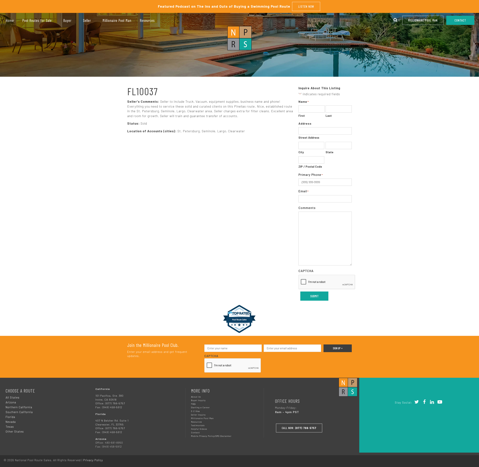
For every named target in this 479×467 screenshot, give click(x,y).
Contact (195, 432)
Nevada (11, 421)
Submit (314, 296)
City (301, 152)
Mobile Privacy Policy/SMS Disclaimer (211, 436)
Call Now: (299, 428)
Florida (10, 417)
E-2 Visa (195, 411)
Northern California (19, 407)
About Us (196, 397)
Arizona (11, 402)
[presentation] (326, 282)
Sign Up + (338, 348)
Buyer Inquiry (198, 400)
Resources (196, 422)
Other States (15, 431)
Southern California (19, 412)
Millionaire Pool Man (423, 20)
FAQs (193, 404)
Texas (10, 426)
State (329, 152)
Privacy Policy (93, 460)
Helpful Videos (199, 429)
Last (329, 115)
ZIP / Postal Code (310, 166)
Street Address (308, 137)
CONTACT (460, 20)
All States (12, 397)
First (301, 115)
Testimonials (198, 425)
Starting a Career (200, 407)
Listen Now (306, 6)
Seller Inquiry (198, 414)
